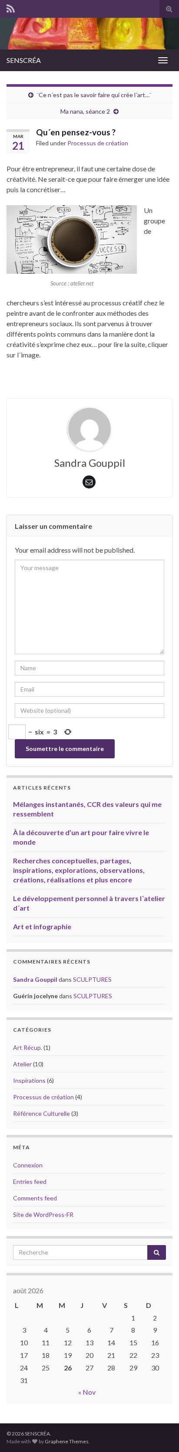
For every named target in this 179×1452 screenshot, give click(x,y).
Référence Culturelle (41, 1113)
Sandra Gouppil (35, 979)
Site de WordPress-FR (43, 1214)
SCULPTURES (92, 979)
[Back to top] (159, 1432)
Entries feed (29, 1181)
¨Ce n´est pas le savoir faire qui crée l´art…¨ (94, 94)
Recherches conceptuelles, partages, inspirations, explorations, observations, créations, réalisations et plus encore (79, 870)
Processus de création (97, 143)
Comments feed (35, 1198)
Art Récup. (27, 1047)
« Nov (87, 1392)
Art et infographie (42, 926)
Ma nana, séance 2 (85, 111)
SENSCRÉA (24, 60)
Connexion (28, 1165)
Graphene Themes (67, 1441)
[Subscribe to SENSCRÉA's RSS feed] (11, 7)
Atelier (22, 1064)
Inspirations (29, 1080)
